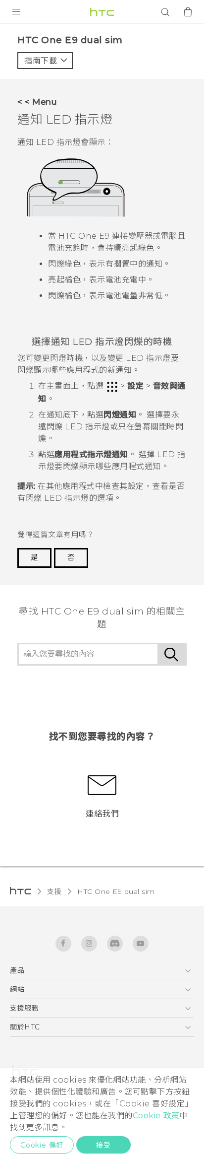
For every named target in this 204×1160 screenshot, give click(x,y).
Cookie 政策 (156, 1115)
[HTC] (102, 12)
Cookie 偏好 (41, 1145)
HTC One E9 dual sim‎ (116, 891)
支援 (54, 891)
